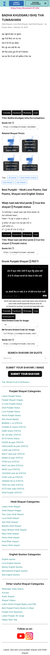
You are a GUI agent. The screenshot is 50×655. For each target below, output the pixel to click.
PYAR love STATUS (10, 461)
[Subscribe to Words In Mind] (21, 639)
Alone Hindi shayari (11, 537)
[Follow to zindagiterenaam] (29, 639)
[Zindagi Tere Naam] (4, 3)
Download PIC (9, 316)
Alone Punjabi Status (11, 415)
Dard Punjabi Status (11, 407)
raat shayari (21, 182)
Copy (36, 112)
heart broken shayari (28, 178)
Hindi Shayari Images (11, 510)
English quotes (8, 559)
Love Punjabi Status (11, 411)
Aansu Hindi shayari (11, 545)
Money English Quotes (12, 567)
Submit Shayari (16, 3)
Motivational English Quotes (15, 571)
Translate (7, 112)
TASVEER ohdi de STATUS (14, 473)
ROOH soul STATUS (11, 469)
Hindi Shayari (7, 24)
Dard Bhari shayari (10, 541)
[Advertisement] (25, 84)
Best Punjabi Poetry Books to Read (18, 608)
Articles (5, 592)
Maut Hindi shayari (10, 533)
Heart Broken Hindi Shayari (14, 530)
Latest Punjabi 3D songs (13, 616)
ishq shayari (7, 182)
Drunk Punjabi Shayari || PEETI (20, 261)
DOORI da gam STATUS (12, 442)
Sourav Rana (7, 27)
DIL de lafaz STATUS (11, 434)
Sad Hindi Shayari (36, 24)
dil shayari (13, 178)
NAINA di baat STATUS (12, 458)
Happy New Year (9, 619)
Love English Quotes (11, 563)
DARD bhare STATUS (11, 431)
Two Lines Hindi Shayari (13, 514)
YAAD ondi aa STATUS (12, 477)
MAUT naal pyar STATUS (13, 454)
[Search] (45, 358)
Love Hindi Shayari (20, 24)
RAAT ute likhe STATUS (12, 465)
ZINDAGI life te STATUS (12, 481)
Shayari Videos (9, 600)
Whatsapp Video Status (12, 589)
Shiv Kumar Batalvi (10, 419)
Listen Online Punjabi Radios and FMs (19, 604)
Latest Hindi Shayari (11, 506)
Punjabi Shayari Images (12, 400)
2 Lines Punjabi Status (12, 404)
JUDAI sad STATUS (10, 450)
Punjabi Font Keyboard (12, 612)
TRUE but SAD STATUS (12, 485)
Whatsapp (27, 112)
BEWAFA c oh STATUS (12, 423)
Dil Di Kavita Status (11, 438)
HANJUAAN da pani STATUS (15, 446)
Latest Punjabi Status (11, 396)
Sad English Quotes (11, 574)
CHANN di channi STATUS (14, 427)
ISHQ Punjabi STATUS (12, 492)
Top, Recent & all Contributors (15, 382)
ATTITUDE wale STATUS (13, 488)
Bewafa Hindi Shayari (11, 526)
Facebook (17, 112)
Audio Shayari (8, 596)
